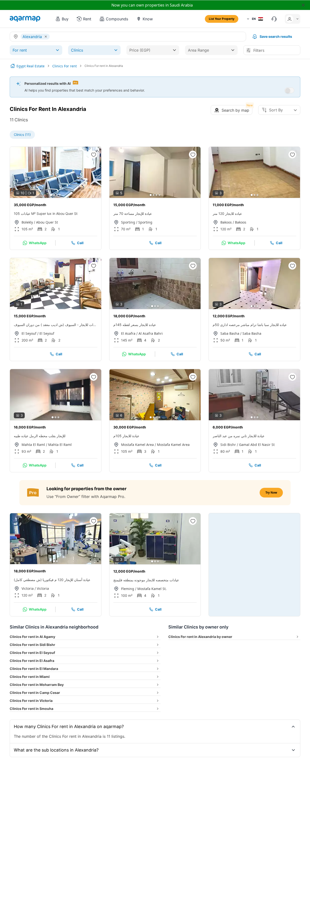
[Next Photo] (93, 172)
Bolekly (27, 222)
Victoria (28, 588)
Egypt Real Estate (30, 66)
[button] (61, 19)
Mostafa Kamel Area (137, 444)
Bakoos (226, 222)
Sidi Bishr (228, 444)
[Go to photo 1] (51, 195)
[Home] (13, 66)
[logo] (25, 19)
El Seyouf (29, 333)
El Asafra (128, 333)
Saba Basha (229, 333)
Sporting (128, 222)
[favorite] (93, 154)
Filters (258, 50)
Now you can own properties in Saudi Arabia (152, 5)
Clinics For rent (64, 66)
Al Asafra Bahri (151, 333)
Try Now (271, 492)
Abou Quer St (47, 222)
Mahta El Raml (33, 444)
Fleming (127, 588)
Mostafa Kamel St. (152, 588)
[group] (55, 172)
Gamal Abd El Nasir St (257, 444)
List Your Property (221, 19)
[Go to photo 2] (54, 195)
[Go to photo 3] (57, 195)
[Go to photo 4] (60, 195)
